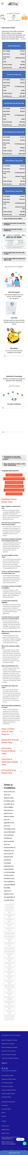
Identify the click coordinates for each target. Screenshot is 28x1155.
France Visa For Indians (9, 940)
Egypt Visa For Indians (9, 986)
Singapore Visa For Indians (9, 929)
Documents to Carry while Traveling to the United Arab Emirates (12, 458)
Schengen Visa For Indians (9, 911)
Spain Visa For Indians (9, 1016)
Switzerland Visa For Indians (9, 1007)
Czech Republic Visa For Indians (9, 998)
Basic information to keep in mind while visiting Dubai (14, 464)
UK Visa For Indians (9, 907)
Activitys (3, 1121)
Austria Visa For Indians (9, 989)
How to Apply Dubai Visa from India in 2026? (14, 253)
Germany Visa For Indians (9, 959)
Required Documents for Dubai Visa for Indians (14, 224)
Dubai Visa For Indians (9, 933)
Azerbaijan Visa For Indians (10, 973)
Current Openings (10, 1144)
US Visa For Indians (9, 904)
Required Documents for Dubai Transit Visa (13, 230)
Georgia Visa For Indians (9, 977)
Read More (23, 38)
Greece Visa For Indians (9, 1012)
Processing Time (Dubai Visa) (14, 493)
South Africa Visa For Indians (9, 1003)
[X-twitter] (4, 1068)
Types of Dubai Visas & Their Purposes (14, 478)
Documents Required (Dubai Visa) (14, 486)
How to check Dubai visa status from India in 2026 (14, 259)
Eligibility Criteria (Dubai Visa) (14, 475)
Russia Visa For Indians (9, 968)
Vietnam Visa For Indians (9, 955)
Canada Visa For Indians (9, 920)
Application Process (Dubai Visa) (14, 482)
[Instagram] (7, 1068)
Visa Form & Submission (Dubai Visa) (14, 490)
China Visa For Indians (9, 948)
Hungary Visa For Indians (9, 994)
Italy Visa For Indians (9, 1019)
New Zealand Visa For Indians (9, 916)
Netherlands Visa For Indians (9, 944)
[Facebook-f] (2, 1068)
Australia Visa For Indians (9, 925)
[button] (14, 218)
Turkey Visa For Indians (9, 936)
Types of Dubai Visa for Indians (13, 218)
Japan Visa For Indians (9, 951)
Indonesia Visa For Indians (9, 982)
